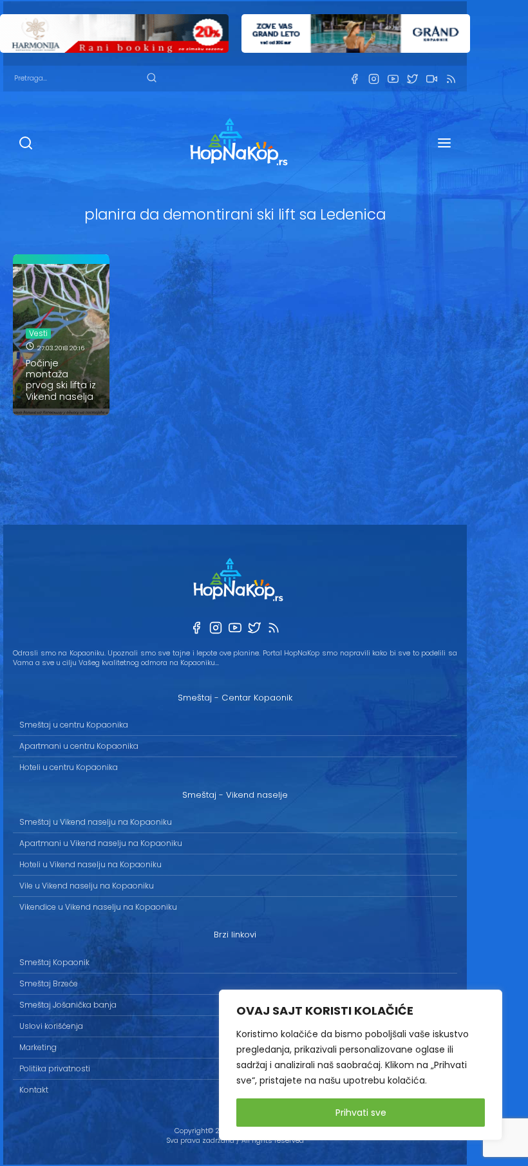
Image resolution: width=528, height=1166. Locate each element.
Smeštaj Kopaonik (54, 962)
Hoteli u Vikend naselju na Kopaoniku (90, 864)
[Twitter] (412, 78)
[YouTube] (392, 78)
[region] (360, 1065)
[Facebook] (354, 78)
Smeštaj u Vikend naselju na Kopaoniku (95, 821)
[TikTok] (431, 78)
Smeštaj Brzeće (48, 983)
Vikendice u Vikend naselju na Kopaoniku (98, 906)
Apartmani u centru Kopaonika (78, 745)
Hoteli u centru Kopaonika (68, 767)
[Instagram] (373, 78)
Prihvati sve (360, 1112)
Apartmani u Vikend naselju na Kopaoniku (100, 843)
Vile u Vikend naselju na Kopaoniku (86, 885)
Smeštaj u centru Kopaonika (73, 724)
